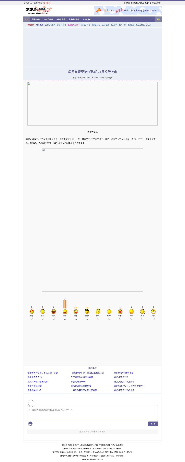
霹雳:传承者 (61, 25)
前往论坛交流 (107, 78)
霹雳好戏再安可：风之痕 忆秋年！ (129, 386)
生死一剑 (122, 25)
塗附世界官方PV (34, 377)
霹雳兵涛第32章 (121, 377)
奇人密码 (113, 25)
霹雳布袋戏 (36, 19)
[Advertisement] (92, 48)
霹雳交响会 (85, 25)
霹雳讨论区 (28, 3)
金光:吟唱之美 (50, 25)
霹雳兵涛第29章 (34, 390)
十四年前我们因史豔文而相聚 (84, 390)
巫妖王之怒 (140, 25)
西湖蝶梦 (130, 25)
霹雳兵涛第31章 (78, 382)
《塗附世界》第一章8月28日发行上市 (87, 373)
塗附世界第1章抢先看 (123, 373)
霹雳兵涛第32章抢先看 (37, 382)
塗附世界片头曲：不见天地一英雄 (42, 373)
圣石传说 (105, 25)
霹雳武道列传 (74, 19)
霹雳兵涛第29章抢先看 (124, 390)
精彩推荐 (92, 368)
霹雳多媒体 (82, 78)
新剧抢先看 (61, 19)
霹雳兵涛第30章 (34, 386)
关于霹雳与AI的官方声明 (82, 377)
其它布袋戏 (87, 19)
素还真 (148, 25)
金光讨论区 (38, 3)
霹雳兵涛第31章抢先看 (124, 382)
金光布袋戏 (48, 19)
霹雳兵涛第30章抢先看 (81, 386)
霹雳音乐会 (96, 25)
